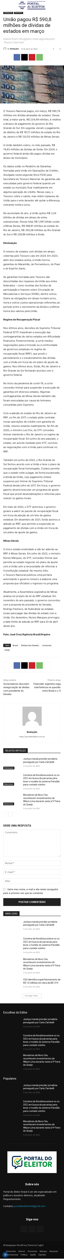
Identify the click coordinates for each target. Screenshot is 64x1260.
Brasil (15, 645)
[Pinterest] (32, 57)
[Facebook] (17, 57)
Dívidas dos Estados (30, 645)
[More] (47, 57)
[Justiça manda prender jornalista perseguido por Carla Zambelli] (12, 763)
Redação (14, 48)
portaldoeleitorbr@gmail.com (29, 1206)
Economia (18, 12)
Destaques (8, 12)
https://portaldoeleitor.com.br (32, 736)
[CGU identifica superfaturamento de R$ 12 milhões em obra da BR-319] (12, 984)
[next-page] (11, 814)
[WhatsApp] (39, 57)
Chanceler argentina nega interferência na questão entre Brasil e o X (47, 687)
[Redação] (5, 48)
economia (46, 645)
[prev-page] (5, 814)
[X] (24, 57)
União (7, 650)
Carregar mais (31, 995)
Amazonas (8, 784)
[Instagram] (32, 1229)
